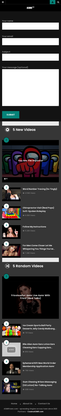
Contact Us (44, 403)
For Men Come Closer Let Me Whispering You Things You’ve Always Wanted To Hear (38, 249)
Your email (7, 36)
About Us (27, 403)
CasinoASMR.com (35, 411)
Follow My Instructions (34, 226)
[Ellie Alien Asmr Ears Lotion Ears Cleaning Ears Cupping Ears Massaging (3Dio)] (11, 349)
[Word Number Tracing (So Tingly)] (11, 194)
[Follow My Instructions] (11, 232)
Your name (7, 20)
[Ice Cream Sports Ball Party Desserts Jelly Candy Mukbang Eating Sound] (11, 331)
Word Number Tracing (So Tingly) (40, 189)
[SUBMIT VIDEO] (52, 2)
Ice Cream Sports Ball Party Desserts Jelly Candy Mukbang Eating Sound (39, 329)
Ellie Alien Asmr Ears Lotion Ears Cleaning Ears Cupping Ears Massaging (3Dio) (39, 347)
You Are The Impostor (30, 160)
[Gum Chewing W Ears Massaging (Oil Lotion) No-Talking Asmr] (11, 387)
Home (14, 403)
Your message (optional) (15, 67)
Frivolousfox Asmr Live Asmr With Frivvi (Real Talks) (30, 297)
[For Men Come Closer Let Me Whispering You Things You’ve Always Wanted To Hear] (11, 251)
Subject (6, 51)
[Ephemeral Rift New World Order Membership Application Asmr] (11, 368)
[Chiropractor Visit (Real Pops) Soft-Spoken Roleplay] (11, 213)
